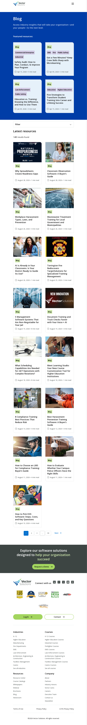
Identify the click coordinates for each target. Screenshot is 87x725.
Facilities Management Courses (56, 662)
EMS (14, 649)
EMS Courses (50, 649)
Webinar (16, 688)
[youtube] (68, 582)
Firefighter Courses (52, 646)
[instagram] (72, 582)
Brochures (17, 691)
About (47, 678)
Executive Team (51, 694)
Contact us (49, 698)
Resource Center (19, 678)
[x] (63, 582)
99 (48, 533)
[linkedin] (54, 582)
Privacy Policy (41, 709)
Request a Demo (41, 566)
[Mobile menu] (73, 4)
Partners (48, 681)
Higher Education (19, 640)
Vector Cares (49, 688)
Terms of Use (18, 709)
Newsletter (49, 701)
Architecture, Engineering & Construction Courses (55, 657)
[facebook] (59, 582)
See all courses (50, 668)
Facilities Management (21, 662)
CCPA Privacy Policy (66, 709)
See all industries (19, 668)
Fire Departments (19, 646)
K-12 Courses (50, 636)
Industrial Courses (51, 643)
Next (56, 533)
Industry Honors (51, 684)
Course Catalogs (19, 681)
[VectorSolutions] (21, 3)
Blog (15, 694)
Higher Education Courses (54, 640)
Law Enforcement (19, 653)
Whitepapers (17, 684)
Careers (48, 691)
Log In (26, 617)
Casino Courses (50, 665)
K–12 (15, 636)
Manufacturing (18, 643)
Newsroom (17, 698)
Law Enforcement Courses (54, 653)
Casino (15, 665)
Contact (57, 617)
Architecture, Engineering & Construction (23, 657)
